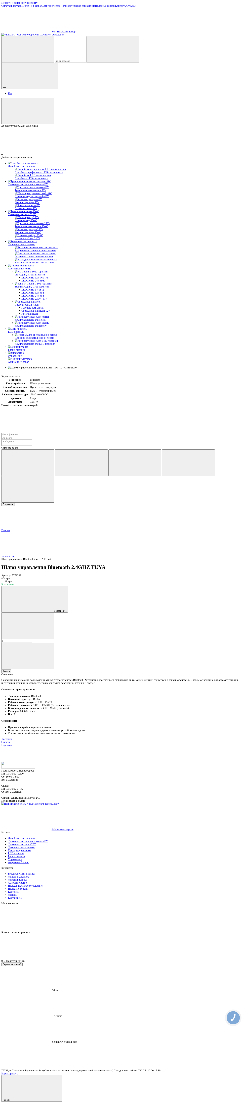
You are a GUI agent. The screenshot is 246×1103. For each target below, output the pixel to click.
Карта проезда (9, 1073)
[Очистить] (113, 49)
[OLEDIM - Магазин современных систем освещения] (18, 767)
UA (10, 93)
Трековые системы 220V (22, 214)
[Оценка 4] (188, 462)
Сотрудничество (51, 5)
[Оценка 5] (27, 489)
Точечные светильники (21, 244)
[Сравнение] (27, 111)
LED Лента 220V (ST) (34, 298)
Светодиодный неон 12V (35, 310)
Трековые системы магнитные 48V (28, 184)
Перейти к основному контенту (19, 2)
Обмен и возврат (32, 5)
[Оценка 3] (134, 462)
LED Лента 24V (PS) (33, 280)
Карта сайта (15, 897)
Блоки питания (16, 349)
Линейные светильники (21, 166)
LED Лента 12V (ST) (33, 292)
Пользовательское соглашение (78, 5)
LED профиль (16, 331)
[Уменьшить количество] (27, 626)
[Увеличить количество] (27, 656)
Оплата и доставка (12, 5)
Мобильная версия (62, 829)
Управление (15, 355)
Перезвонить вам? (12, 964)
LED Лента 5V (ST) (32, 289)
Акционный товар (18, 361)
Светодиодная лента (19, 268)
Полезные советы (105, 5)
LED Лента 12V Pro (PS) (35, 277)
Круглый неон (29, 313)
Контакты (120, 5)
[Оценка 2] (81, 462)
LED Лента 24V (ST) (33, 295)
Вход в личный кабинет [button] (21, 873)
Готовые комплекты (32, 307)
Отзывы (131, 5)
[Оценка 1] (27, 462)
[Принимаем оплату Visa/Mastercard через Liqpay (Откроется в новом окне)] (30, 803)
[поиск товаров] (27, 49)
